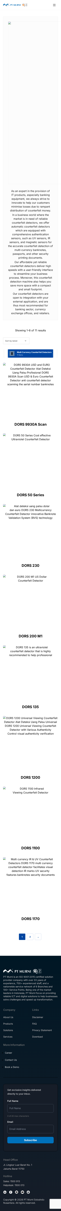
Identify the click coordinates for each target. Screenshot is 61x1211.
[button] (54, 5)
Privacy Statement (42, 1030)
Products (8, 1023)
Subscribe (30, 1140)
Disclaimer (37, 1017)
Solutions (8, 1030)
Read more (31, 409)
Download (37, 1036)
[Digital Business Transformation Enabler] (15, 5)
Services (7, 1036)
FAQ (34, 1023)
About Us (8, 1017)
